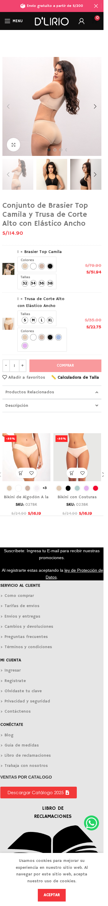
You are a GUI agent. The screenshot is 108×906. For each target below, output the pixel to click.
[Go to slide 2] (54, 149)
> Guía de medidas (19, 745)
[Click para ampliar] (13, 144)
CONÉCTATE (11, 724)
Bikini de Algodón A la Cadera (26, 500)
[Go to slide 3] (60, 149)
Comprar (65, 365)
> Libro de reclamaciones (25, 755)
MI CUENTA (10, 660)
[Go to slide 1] (48, 149)
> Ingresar (10, 670)
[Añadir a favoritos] (31, 473)
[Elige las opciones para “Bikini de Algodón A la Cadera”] (21, 473)
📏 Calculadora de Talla (75, 377)
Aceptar (52, 895)
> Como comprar (17, 595)
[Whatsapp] (91, 822)
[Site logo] (51, 21)
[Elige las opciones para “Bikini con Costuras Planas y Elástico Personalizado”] (72, 473)
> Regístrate (13, 681)
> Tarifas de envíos (19, 606)
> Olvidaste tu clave (21, 691)
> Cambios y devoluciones (26, 626)
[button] (8, 106)
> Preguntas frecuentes (24, 636)
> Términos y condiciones (26, 647)
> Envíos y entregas (20, 616)
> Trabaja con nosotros (24, 765)
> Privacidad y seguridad (25, 701)
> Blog (7, 735)
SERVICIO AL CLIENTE (20, 585)
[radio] (25, 266)
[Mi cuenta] (82, 21)
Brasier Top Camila (43, 252)
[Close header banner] (96, 6)
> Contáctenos (15, 711)
